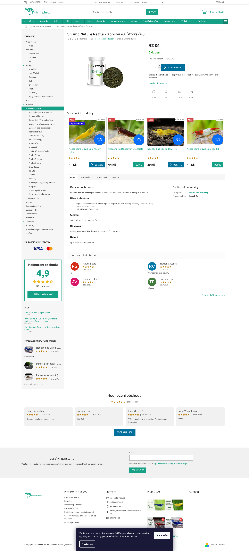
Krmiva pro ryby (33, 198)
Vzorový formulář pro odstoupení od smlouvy (80, 517)
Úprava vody (31, 210)
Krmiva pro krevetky (35, 108)
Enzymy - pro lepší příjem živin (42, 124)
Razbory (32, 77)
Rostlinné (33, 147)
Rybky (28, 65)
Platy (32, 88)
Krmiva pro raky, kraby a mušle (42, 182)
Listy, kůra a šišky (36, 135)
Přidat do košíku (175, 67)
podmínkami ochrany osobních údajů (171, 463)
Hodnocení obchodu (125, 395)
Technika (30, 217)
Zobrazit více (124, 432)
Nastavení (87, 544)
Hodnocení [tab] (102, 177)
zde (135, 536)
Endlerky (33, 92)
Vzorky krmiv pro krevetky (40, 112)
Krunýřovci (33, 69)
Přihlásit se (138, 470)
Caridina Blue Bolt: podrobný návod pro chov (42, 328)
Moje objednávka (71, 522)
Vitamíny (32, 178)
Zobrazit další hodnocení (212, 295)
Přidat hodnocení (43, 294)
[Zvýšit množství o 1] (159, 65)
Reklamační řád (71, 508)
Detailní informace (157, 83)
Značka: (126, 38)
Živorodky (33, 85)
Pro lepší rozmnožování (39, 151)
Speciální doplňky (33, 206)
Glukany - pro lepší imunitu (40, 127)
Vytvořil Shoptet (218, 544)
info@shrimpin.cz (117, 497)
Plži (27, 100)
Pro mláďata (34, 143)
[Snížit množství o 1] (159, 69)
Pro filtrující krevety (37, 190)
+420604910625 (116, 502)
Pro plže (32, 186)
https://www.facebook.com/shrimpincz (125, 512)
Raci (30, 61)
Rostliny (29, 104)
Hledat (152, 12)
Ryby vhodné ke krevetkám (41, 96)
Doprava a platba (102, 2)
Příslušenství (31, 213)
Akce (31, 45)
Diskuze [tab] (116, 177)
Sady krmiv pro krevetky (39, 194)
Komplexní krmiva (36, 116)
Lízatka (32, 174)
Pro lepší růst (34, 155)
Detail (139, 165)
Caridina (32, 57)
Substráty (30, 225)
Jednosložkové (35, 131)
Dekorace (30, 221)
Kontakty (120, 2)
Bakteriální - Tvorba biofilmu (41, 120)
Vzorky (29, 202)
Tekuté (32, 170)
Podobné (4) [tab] (86, 177)
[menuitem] (29, 21)
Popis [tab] (72, 177)
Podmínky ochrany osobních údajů (79, 512)
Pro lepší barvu (35, 159)
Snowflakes (34, 167)
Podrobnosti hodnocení (104, 39)
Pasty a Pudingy (35, 139)
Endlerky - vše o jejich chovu (37, 312)
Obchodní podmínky (139, 2)
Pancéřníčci (34, 73)
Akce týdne (31, 42)
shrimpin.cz (115, 517)
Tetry (31, 81)
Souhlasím (162, 535)
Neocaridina (34, 53)
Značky (29, 233)
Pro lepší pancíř (35, 163)
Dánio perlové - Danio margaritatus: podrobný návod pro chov (40, 320)
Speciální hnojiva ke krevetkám (39, 229)
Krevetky (30, 49)
